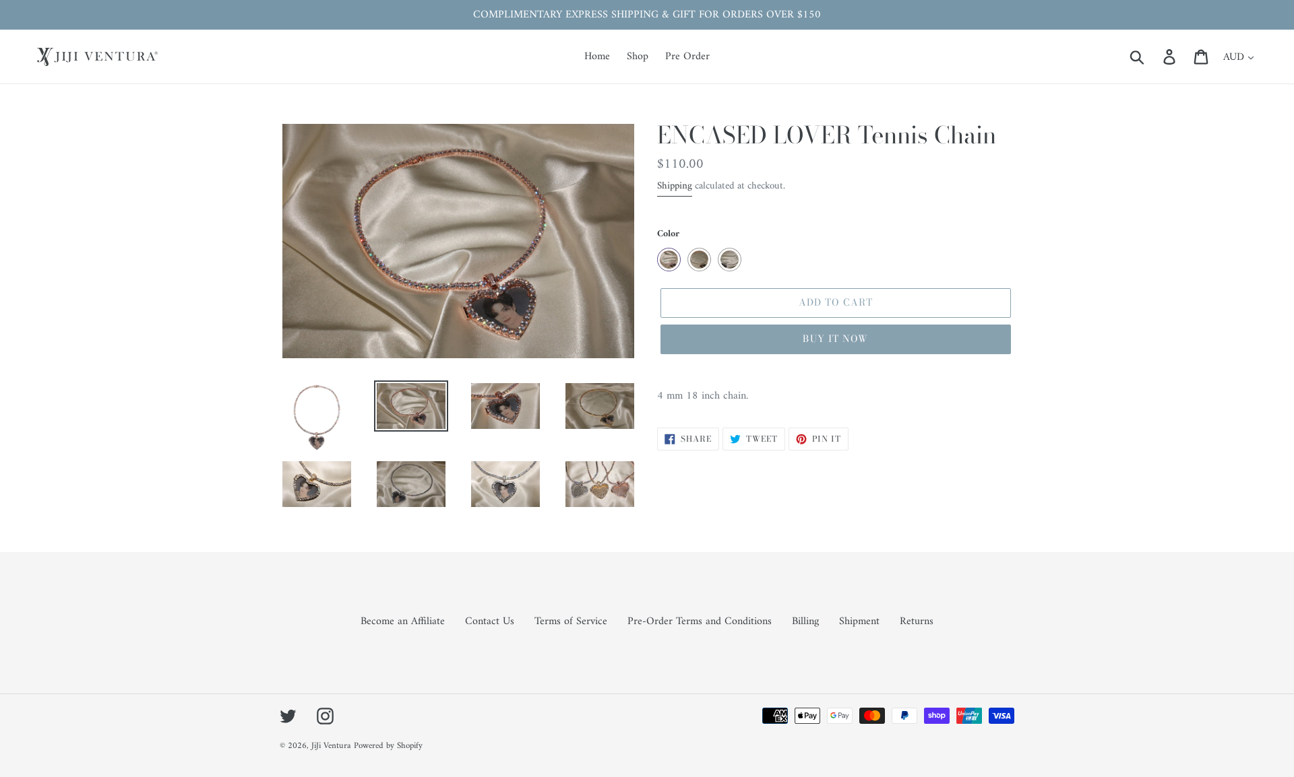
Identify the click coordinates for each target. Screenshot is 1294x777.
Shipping (674, 186)
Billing (805, 621)
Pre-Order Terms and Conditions (699, 621)
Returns (916, 621)
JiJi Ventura (330, 745)
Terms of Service (570, 621)
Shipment (859, 621)
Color (668, 234)
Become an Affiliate (403, 621)
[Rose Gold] (669, 259)
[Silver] (729, 259)
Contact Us (489, 621)
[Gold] (699, 259)
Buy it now (835, 338)
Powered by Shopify (388, 745)
